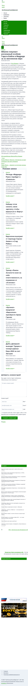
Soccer (5, 12)
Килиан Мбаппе (10, 156)
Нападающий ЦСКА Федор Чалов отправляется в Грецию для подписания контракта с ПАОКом (13, 481)
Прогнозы (6, 16)
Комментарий (5, 398)
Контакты (6, 672)
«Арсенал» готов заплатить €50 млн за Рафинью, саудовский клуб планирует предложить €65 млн (13, 485)
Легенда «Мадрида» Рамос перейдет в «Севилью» (14, 177)
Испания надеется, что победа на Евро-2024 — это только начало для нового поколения (12, 518)
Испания (6, 26)
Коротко (3, 49)
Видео (5, 18)
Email (24, 405)
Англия (5, 23)
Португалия (7, 32)
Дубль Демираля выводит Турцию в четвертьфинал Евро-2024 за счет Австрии (13, 349)
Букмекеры (6, 14)
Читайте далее (10, 196)
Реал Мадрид (14, 63)
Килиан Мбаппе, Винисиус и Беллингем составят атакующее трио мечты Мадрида (13, 160)
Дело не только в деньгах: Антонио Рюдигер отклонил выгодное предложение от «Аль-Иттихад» (13, 492)
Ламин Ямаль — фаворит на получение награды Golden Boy (13, 165)
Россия (5, 21)
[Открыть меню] (2, 47)
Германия (6, 25)
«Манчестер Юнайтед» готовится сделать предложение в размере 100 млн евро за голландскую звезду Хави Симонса (13, 496)
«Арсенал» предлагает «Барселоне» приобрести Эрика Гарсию (13, 312)
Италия (5, 28)
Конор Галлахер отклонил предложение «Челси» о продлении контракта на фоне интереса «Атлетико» (13, 477)
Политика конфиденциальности (12, 674)
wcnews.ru (3, 683)
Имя (24, 401)
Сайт (24, 409)
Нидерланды (7, 30)
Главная (6, 671)
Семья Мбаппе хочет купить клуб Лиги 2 (9, 521)
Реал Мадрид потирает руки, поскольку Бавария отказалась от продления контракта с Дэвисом (13, 500)
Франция (6, 33)
